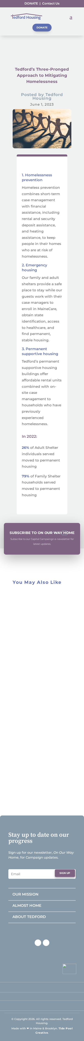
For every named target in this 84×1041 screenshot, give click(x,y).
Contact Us (51, 3)
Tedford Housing (47, 96)
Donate (42, 27)
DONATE (31, 3)
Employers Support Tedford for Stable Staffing (34, 642)
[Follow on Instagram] (46, 942)
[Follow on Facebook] (38, 942)
